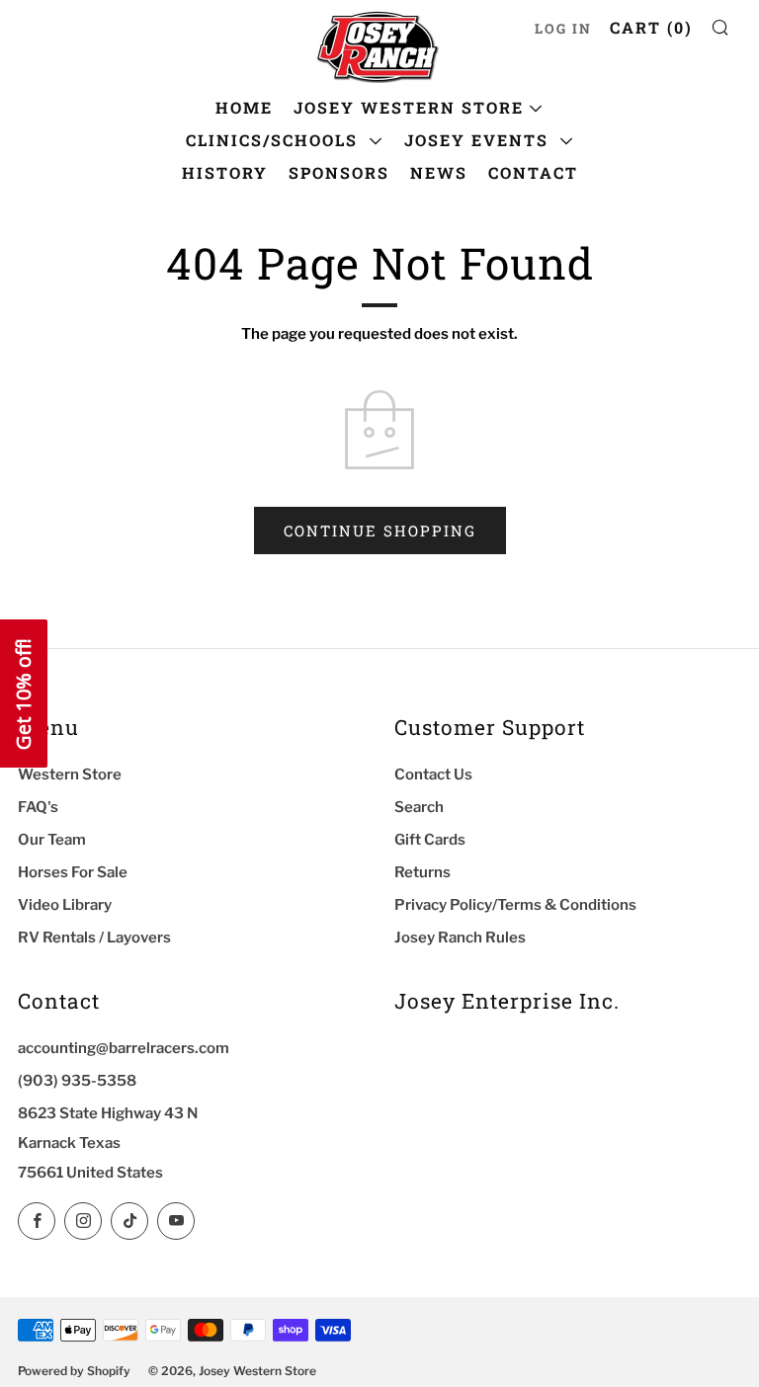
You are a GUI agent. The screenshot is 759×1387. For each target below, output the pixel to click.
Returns (422, 872)
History (225, 172)
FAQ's (38, 807)
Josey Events (479, 139)
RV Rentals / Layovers (94, 937)
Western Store (70, 774)
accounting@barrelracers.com (123, 1048)
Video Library (65, 905)
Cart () (651, 27)
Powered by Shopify (74, 1370)
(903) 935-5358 (77, 1081)
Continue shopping (380, 530)
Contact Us (433, 774)
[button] (23, 693)
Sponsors (339, 172)
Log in (563, 29)
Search (419, 807)
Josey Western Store (409, 107)
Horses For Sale (72, 872)
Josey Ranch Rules (460, 937)
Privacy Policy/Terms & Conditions (515, 905)
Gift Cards (429, 840)
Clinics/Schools (275, 139)
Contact (533, 172)
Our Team (52, 840)
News (438, 172)
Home (244, 107)
